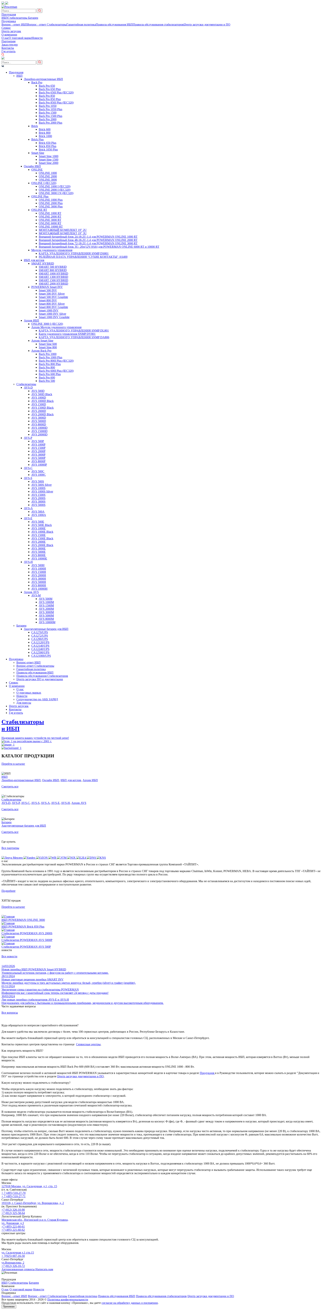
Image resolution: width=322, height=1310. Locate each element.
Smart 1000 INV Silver (52, 313)
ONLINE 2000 (48, 176)
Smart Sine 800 (48, 347)
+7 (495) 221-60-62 (13, 1229)
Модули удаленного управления (51, 250)
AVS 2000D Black (42, 414)
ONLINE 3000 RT (50, 219)
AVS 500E (37, 521)
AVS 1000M (46, 602)
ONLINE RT (39, 209)
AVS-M (36, 595)
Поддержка (8, 21)
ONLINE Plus (39, 196)
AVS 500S (37, 481)
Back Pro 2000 (47, 119)
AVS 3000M (46, 612)
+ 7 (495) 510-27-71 (13, 1196)
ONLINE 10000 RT (51, 226)
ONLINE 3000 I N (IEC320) (56, 193)
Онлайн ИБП (32, 166)
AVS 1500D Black (42, 407)
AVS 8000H (38, 585)
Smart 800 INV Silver (52, 303)
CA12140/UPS (40, 645)
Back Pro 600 (47, 377)
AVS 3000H (38, 578)
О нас (5, 37)
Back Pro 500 (47, 380)
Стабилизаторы (18, 17)
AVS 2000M (46, 608)
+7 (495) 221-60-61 (13, 1226)
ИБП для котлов (34, 260)
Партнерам (8, 41)
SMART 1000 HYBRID (53, 273)
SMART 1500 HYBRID (53, 280)
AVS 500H (38, 565)
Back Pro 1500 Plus (50, 116)
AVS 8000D (38, 424)
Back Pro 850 (47, 95)
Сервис (6, 27)
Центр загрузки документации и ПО (207, 24)
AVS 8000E (38, 555)
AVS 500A (38, 511)
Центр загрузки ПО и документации (39, 679)
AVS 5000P (38, 458)
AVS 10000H (39, 588)
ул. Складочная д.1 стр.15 (17, 1252)
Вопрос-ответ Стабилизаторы (35, 665)
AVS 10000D (39, 427)
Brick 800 (44, 132)
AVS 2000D (38, 411)
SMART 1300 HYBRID (53, 276)
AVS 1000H (38, 568)
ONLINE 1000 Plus (51, 199)
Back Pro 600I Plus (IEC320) (56, 370)
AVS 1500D (38, 404)
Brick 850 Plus (47, 146)
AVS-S (28, 478)
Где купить (8, 51)
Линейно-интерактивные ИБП (43, 79)
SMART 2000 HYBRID (53, 283)
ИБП (4, 17)
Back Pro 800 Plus (50, 364)
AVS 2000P (38, 451)
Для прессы (23, 702)
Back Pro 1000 (47, 354)
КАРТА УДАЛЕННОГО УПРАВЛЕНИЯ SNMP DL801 (74, 330)
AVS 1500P (38, 447)
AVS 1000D (38, 397)
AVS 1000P (38, 444)
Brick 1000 (45, 136)
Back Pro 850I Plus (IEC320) (56, 102)
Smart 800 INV (48, 300)
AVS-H (28, 561)
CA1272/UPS (39, 635)
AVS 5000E (38, 551)
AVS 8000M (46, 618)
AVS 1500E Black (42, 538)
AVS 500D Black (41, 394)
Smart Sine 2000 (48, 162)
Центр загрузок (11, 31)
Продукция (8, 14)
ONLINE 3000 (48, 179)
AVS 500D (38, 390)
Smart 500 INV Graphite (53, 297)
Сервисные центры (88, 1044)
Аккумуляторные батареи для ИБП (46, 629)
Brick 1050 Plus (48, 149)
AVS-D (28, 387)
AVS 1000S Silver (42, 491)
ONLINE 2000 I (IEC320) (54, 189)
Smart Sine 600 (48, 344)
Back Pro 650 (47, 85)
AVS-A (28, 508)
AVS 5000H (38, 582)
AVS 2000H (38, 575)
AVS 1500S (38, 494)
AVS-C (28, 468)
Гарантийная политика (81, 24)
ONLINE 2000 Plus (51, 203)
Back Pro (36, 82)
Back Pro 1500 (47, 112)
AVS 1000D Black (42, 401)
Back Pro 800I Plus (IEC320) (56, 360)
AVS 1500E (38, 535)
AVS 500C (37, 471)
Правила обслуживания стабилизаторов (158, 24)
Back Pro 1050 (47, 105)
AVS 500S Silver (41, 484)
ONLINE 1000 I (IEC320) (54, 186)
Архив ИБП (31, 320)
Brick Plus (37, 139)
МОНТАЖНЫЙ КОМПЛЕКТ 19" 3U (63, 233)
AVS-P (28, 437)
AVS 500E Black (41, 525)
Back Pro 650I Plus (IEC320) (56, 92)
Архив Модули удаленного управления (56, 327)
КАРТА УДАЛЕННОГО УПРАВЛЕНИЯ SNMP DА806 (74, 337)
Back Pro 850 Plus (50, 99)
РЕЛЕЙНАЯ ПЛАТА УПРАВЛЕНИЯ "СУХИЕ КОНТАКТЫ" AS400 (83, 256)
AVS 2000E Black (42, 545)
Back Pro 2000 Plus (50, 122)
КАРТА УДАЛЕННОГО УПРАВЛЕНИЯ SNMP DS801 (74, 253)
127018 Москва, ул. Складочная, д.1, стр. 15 (29, 1186)
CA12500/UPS (40, 652)
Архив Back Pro (41, 350)
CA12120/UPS (40, 642)
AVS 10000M (47, 622)
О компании (9, 34)
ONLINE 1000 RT (50, 213)
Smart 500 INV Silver (52, 293)
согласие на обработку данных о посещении (130, 1302)
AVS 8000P (38, 461)
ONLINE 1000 (48, 173)
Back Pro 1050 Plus (50, 109)
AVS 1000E (38, 528)
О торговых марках (28, 692)
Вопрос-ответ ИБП (28, 662)
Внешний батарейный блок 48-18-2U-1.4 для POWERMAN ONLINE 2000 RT (88, 240)
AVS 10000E (39, 558)
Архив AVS (31, 592)
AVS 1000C (38, 474)
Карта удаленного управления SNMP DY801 (67, 333)
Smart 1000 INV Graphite (54, 317)
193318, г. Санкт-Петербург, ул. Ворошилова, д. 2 (32, 1203)
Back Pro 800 (47, 367)
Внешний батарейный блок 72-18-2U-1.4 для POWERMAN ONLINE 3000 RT (88, 243)
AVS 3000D (38, 417)
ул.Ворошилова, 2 (12, 1262)
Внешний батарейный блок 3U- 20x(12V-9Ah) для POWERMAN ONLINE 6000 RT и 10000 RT (99, 246)
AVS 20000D (39, 434)
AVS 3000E (38, 548)
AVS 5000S (38, 504)
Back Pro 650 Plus (50, 89)
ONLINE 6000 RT (50, 223)
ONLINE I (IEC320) (43, 183)
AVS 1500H (38, 572)
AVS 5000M (46, 615)
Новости (37, 37)
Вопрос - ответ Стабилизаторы (47, 24)
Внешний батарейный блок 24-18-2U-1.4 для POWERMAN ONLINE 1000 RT (88, 236)
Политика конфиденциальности (67, 1299)
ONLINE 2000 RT (50, 216)
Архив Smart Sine (42, 340)
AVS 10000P (39, 464)
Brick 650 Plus (47, 142)
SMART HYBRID (42, 263)
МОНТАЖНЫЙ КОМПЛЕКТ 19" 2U (63, 230)
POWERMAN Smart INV (47, 287)
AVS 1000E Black (42, 531)
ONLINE (37, 169)
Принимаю (9, 1306)
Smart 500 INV (48, 290)
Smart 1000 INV (49, 310)
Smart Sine (37, 152)
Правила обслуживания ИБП (114, 24)
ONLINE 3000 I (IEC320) (47, 323)
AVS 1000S (38, 488)
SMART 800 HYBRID (53, 270)
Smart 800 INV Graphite (53, 307)
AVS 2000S (38, 498)
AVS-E (28, 518)
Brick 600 (44, 129)
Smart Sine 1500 (48, 159)
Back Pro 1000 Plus (50, 357)
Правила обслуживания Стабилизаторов (42, 675)
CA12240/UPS (40, 649)
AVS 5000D (38, 421)
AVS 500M (45, 598)
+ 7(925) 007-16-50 (13, 1255)
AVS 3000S (38, 501)
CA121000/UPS (41, 655)
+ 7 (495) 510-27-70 (13, 1193)
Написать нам (44, 1269)
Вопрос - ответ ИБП (14, 24)
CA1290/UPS (39, 639)
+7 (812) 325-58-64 (13, 1213)
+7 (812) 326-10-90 (13, 1209)
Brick (34, 126)
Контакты (7, 48)
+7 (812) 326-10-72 (13, 1266)
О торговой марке (20, 37)
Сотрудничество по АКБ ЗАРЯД (37, 699)
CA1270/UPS (39, 632)
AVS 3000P (38, 454)
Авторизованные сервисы (18, 1269)
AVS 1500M (46, 605)
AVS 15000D (39, 431)
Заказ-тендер (9, 44)
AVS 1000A (38, 515)
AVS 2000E (38, 541)
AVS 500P (37, 441)
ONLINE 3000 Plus (51, 206)
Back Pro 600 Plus (50, 374)
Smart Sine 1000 (48, 156)
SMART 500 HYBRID (53, 266)
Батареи (33, 17)
